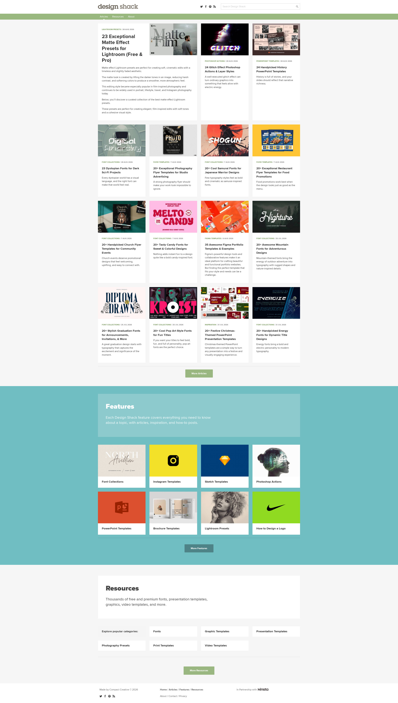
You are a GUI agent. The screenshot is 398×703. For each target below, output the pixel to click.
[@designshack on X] (101, 696)
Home (163, 689)
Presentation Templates (271, 631)
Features (184, 689)
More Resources (199, 670)
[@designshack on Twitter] (201, 6)
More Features (199, 548)
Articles (104, 16)
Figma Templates (213, 238)
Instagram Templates (167, 482)
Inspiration (210, 325)
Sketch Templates (216, 482)
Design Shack (118, 7)
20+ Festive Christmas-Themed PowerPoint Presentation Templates (220, 335)
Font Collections (111, 162)
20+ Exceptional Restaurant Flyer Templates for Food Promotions (274, 172)
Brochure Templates (166, 528)
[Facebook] (206, 6)
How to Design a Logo (271, 528)
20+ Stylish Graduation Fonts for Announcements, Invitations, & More (121, 335)
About (131, 16)
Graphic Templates (217, 631)
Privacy (183, 696)
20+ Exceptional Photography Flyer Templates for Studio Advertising (172, 172)
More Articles (199, 373)
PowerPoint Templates (267, 61)
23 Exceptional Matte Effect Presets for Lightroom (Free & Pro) (122, 49)
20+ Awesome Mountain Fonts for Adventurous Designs (272, 249)
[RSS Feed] (214, 6)
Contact (173, 696)
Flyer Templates (161, 162)
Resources (118, 16)
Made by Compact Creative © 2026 (119, 689)
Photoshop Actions (215, 61)
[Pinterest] (210, 6)
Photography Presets (116, 645)
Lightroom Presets (111, 29)
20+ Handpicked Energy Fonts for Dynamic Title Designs (272, 335)
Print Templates (163, 645)
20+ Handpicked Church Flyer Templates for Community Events (121, 249)
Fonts (157, 631)
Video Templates (216, 645)
